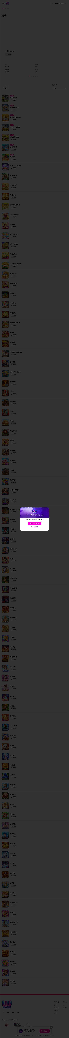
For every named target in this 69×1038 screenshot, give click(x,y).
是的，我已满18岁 (34, 523)
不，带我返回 (34, 527)
